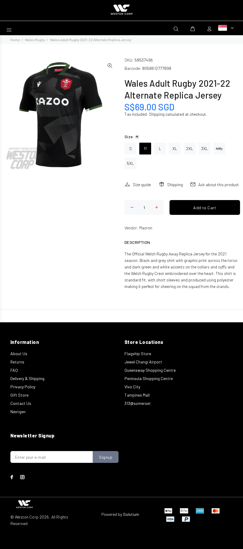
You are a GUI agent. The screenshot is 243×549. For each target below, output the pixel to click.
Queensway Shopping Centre (150, 370)
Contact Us (20, 403)
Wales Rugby (35, 40)
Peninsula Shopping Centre (148, 378)
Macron (145, 227)
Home (15, 40)
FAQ (14, 370)
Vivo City (132, 386)
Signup (105, 457)
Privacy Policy (22, 386)
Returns (17, 361)
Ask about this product (218, 184)
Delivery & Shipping (27, 378)
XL (174, 148)
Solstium (131, 514)
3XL (204, 148)
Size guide (142, 184)
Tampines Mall (137, 394)
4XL (219, 148)
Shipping (156, 114)
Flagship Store (137, 353)
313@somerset (137, 403)
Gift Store (19, 394)
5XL (130, 163)
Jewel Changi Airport (143, 361)
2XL (189, 148)
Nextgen (17, 411)
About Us (18, 353)
